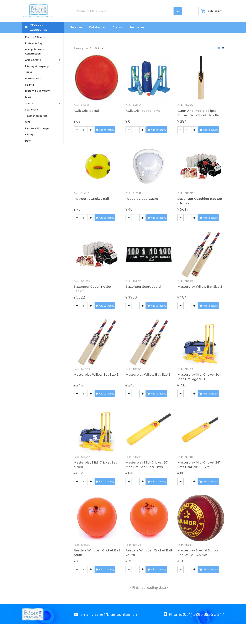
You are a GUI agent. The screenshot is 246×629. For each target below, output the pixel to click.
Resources (136, 27)
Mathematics (33, 78)
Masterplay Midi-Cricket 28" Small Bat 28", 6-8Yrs (198, 465)
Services (76, 27)
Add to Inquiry (106, 129)
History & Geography (37, 90)
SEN (27, 122)
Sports (29, 103)
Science (29, 84)
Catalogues (97, 27)
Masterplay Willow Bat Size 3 (199, 287)
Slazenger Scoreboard (143, 287)
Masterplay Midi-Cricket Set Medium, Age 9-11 (199, 377)
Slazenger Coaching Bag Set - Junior (199, 201)
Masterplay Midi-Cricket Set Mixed (95, 465)
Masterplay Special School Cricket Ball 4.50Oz (198, 553)
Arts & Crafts (33, 59)
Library (29, 134)
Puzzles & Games (35, 37)
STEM (28, 72)
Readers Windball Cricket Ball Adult (97, 553)
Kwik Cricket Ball (87, 111)
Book (28, 140)
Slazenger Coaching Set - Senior (93, 289)
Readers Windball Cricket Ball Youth (149, 553)
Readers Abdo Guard (142, 199)
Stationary (31, 109)
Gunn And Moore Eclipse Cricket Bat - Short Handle (198, 113)
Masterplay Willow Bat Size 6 (148, 374)
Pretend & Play (33, 43)
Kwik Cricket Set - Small (144, 111)
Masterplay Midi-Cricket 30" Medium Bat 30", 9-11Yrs (147, 465)
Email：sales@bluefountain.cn (108, 614)
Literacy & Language (37, 66)
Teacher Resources (36, 115)
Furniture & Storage (37, 128)
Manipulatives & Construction (34, 51)
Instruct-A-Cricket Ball (91, 199)
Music (28, 97)
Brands (117, 27)
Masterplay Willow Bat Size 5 (96, 374)
